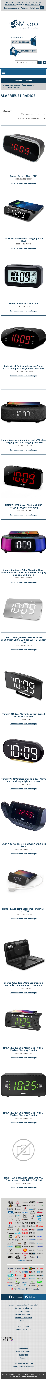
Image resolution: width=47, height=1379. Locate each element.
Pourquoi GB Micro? (23, 1329)
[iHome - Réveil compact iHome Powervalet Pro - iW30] (23, 881)
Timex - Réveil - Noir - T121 (23, 176)
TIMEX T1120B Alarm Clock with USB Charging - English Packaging (23, 506)
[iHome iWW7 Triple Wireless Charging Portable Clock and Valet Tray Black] (23, 955)
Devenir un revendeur (23, 1318)
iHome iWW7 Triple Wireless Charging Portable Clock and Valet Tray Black (23, 984)
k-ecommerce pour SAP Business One (23, 1377)
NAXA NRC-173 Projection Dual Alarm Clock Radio (23, 845)
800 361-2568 (30, 51)
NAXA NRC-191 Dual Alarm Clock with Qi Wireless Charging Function (23, 1114)
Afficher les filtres (23, 80)
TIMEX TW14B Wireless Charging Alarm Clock (23, 239)
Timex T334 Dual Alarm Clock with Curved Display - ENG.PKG (23, 715)
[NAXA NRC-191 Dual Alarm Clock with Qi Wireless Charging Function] (23, 1085)
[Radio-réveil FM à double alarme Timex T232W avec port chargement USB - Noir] (23, 338)
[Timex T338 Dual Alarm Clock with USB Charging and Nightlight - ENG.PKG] (23, 1150)
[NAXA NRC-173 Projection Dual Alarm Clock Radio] (23, 816)
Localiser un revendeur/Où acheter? (23, 1305)
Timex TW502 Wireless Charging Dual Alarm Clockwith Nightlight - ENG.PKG (23, 780)
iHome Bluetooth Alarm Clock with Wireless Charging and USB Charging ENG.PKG (23, 441)
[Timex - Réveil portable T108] (23, 276)
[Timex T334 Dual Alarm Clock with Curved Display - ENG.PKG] (23, 686)
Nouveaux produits (11, 8)
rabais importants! (33, 5)
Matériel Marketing (24, 1351)
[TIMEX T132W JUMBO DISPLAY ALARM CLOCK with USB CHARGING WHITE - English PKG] (23, 610)
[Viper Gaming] (25, 1257)
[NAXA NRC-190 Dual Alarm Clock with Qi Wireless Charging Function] (23, 1020)
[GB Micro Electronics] (23, 24)
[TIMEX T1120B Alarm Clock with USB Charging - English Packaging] (23, 477)
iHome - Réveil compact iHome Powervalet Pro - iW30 (23, 910)
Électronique (27, 85)
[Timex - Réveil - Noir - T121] (23, 148)
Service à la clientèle (23, 1308)
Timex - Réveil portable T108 (23, 303)
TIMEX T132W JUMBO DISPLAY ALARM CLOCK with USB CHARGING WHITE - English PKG (23, 640)
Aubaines (25, 8)
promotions (10, 5)
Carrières (23, 1321)
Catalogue (34, 8)
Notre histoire (23, 1326)
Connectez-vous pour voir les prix (23, 183)
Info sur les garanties (23, 1314)
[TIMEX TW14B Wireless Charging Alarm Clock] (23, 211)
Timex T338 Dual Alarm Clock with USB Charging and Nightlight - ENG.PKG (23, 1178)
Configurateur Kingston (23, 1363)
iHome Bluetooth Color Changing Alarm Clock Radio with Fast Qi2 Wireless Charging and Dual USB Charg (23, 572)
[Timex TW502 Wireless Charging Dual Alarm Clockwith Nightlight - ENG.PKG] (23, 751)
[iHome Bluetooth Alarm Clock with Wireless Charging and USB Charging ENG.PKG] (23, 412)
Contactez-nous (23, 1311)
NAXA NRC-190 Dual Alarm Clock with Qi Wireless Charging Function (23, 1049)
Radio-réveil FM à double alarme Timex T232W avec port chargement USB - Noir (23, 367)
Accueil (6, 85)
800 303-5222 (24, 42)
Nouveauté (23, 1348)
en (42, 8)
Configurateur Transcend (23, 1366)
